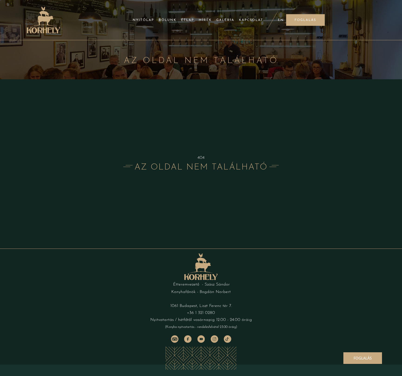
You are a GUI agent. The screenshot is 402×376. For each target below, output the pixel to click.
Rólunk (167, 20)
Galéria (225, 20)
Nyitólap (143, 20)
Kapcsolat (251, 20)
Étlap (187, 20)
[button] (305, 20)
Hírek (205, 20)
